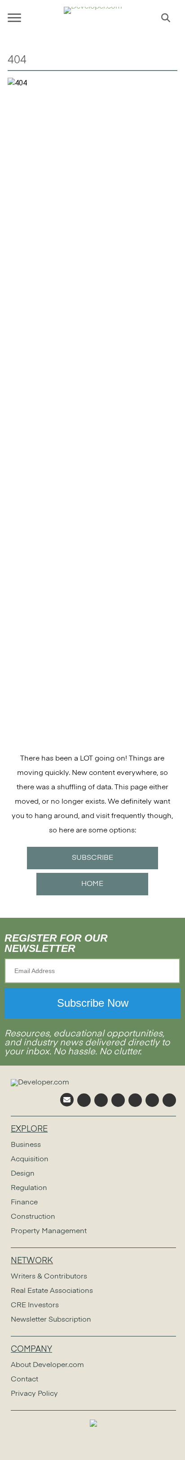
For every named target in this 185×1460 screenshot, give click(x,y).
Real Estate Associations (52, 1291)
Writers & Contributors (49, 1276)
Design (23, 1173)
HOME (92, 884)
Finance (24, 1202)
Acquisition (29, 1159)
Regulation (29, 1188)
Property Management (49, 1231)
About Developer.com (47, 1365)
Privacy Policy (34, 1394)
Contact (24, 1379)
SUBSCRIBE (92, 858)
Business (26, 1145)
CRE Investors (35, 1305)
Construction (33, 1217)
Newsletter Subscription (51, 1319)
